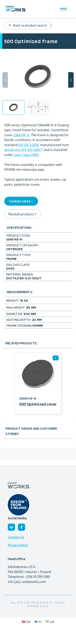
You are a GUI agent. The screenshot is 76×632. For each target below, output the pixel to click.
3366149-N (21, 135)
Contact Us (16, 537)
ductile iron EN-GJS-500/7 (23, 150)
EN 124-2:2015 (28, 145)
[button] (71, 80)
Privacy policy (18, 545)
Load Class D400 (26, 155)
